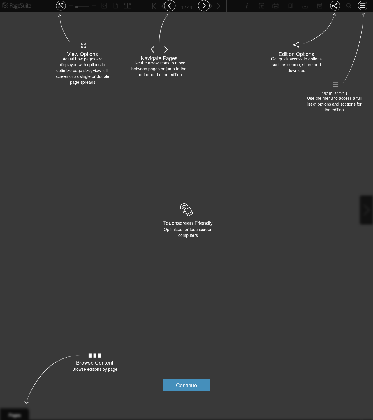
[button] (186, 385)
